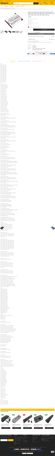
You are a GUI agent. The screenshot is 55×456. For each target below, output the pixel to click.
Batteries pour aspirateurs (17, 439)
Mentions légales (25, 441)
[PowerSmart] (4, 3)
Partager (53, 36)
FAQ (49, 0)
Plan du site (41, 447)
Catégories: (29, 48)
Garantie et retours (19, 447)
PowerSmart (34, 47)
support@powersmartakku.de (45, 440)
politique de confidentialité (34, 447)
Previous (2, 422)
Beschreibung (13, 61)
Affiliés (45, 447)
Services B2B (53, 0)
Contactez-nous (25, 440)
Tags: (28, 49)
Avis (44, 61)
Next (53, 422)
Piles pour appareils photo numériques (39, 48)
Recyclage (33, 439)
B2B (23, 439)
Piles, (33, 48)
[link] (9, 415)
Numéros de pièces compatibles (24, 61)
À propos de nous (39, 0)
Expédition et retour (37, 61)
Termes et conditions (26, 447)
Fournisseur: (29, 47)
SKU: (28, 46)
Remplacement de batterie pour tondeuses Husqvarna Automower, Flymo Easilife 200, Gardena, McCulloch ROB (38, 425)
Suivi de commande (45, 0)
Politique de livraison (12, 447)
